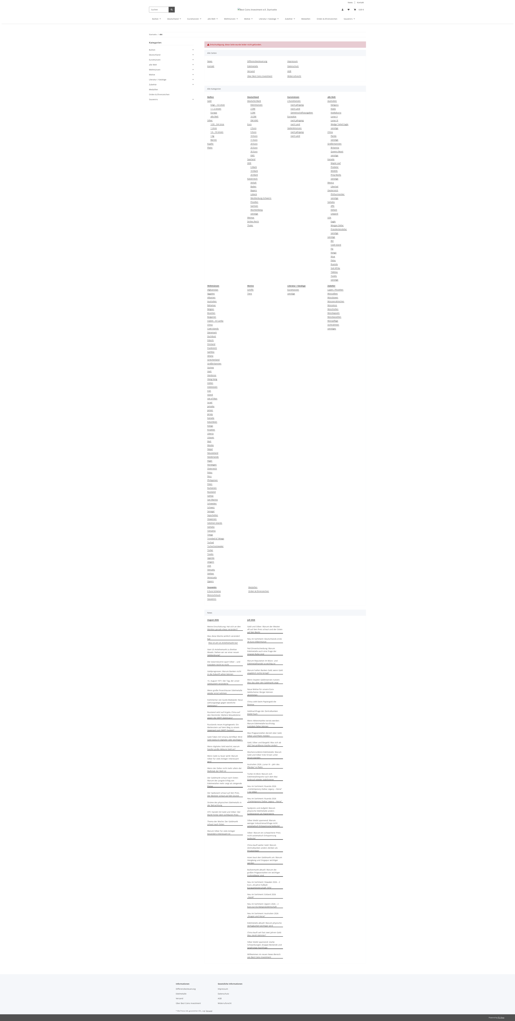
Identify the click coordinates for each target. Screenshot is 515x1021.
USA (329, 217)
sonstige (254, 213)
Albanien (211, 297)
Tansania (211, 530)
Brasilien (211, 313)
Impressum (292, 61)
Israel (209, 402)
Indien (210, 383)
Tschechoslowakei (215, 546)
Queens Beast (337, 151)
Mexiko (210, 445)
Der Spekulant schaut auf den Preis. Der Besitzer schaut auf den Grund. (223, 794)
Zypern (210, 581)
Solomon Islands (214, 523)
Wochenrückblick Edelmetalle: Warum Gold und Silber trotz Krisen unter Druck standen (264, 755)
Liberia (210, 433)
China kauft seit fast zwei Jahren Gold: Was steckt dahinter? (264, 934)
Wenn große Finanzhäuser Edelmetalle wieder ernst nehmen (224, 691)
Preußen (254, 202)
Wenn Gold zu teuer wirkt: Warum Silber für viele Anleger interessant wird (223, 759)
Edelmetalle (252, 66)
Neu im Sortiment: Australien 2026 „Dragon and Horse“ (262, 915)
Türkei (210, 550)
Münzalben (333, 293)
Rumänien (212, 488)
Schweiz (211, 507)
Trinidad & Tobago (215, 538)
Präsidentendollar (339, 229)
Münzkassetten (334, 317)
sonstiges (332, 328)
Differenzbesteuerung (257, 61)
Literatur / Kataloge (157, 79)
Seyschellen (212, 515)
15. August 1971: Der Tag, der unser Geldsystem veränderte (223, 682)
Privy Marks (336, 174)
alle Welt (214, 116)
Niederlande (213, 457)
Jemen (210, 410)
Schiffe (250, 289)
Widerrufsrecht (294, 76)
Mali (209, 441)
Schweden (212, 503)
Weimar (250, 217)
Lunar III (334, 120)
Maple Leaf (336, 163)
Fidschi (210, 340)
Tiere (249, 293)
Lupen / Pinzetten (335, 289)
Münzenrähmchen (336, 301)
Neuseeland (212, 453)
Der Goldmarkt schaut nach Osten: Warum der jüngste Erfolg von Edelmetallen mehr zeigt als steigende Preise (224, 781)
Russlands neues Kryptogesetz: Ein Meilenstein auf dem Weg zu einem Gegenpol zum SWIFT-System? (223, 727)
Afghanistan (212, 289)
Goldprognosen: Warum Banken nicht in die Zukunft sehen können (224, 672)
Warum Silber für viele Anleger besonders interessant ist (221, 832)
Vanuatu (211, 569)
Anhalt (253, 182)
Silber (210, 120)
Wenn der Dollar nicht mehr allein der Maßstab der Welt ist (224, 769)
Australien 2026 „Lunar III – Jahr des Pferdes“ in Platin (263, 765)
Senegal (210, 511)
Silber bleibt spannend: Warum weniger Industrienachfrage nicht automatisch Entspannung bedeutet (263, 823)
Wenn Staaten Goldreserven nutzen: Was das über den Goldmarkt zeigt (263, 681)
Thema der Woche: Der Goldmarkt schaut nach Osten (222, 823)
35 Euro (254, 151)
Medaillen (252, 587)
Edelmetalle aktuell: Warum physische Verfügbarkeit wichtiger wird (264, 924)
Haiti (209, 371)
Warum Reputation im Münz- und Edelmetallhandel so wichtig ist (262, 662)
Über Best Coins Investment (259, 76)
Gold (209, 101)
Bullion (152, 50)
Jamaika (210, 406)
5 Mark (254, 167)
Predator (335, 167)
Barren (214, 139)
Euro (249, 124)
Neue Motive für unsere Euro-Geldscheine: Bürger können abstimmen (260, 692)
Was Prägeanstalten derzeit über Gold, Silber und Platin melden (264, 734)
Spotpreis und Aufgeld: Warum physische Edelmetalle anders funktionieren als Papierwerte (261, 811)
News (350, 2)
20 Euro (254, 143)
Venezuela (212, 577)
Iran (209, 390)
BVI (332, 241)
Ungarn (210, 562)
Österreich (212, 468)
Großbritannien (334, 143)
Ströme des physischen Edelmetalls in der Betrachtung (224, 804)
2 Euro (253, 128)
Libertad (334, 186)
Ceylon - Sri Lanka (215, 320)
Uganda (210, 558)
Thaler (250, 225)
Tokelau (334, 272)
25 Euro (254, 147)
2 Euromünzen (294, 101)
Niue (333, 256)
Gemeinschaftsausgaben (302, 112)
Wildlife (334, 171)
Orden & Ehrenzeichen (258, 591)
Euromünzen (293, 289)
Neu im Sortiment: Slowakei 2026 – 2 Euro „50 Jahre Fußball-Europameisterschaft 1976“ (263, 885)
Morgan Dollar (337, 225)
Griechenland (213, 359)
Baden (253, 186)
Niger (209, 460)
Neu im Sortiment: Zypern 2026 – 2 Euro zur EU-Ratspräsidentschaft (263, 905)
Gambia (210, 352)
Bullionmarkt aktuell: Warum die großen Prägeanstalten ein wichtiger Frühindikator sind (263, 872)
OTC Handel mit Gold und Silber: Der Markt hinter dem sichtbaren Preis (223, 813)
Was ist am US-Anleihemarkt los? (223, 642)
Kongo (333, 252)
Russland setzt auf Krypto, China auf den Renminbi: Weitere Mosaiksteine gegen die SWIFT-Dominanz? (223, 715)
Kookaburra (336, 112)
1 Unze (214, 128)
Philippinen (212, 480)
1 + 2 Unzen (216, 108)
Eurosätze (291, 116)
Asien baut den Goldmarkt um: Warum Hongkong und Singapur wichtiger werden (264, 860)
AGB (289, 71)
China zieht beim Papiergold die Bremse (261, 703)
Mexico (331, 182)
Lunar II (334, 116)
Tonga (210, 534)
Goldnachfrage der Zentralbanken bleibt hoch (262, 712)
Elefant (334, 209)
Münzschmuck (213, 595)
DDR (249, 163)
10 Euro (254, 136)
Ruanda (334, 264)
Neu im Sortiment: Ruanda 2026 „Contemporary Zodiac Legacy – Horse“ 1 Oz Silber (264, 789)
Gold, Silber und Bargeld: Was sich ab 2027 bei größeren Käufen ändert (264, 744)
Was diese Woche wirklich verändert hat (223, 637)
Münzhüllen (333, 309)
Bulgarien (211, 317)
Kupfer (210, 143)
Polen (209, 484)
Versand (251, 71)
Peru (209, 476)
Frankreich (212, 348)
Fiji (332, 248)
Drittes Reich (253, 221)
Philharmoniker (338, 194)
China (330, 132)
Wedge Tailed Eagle (339, 124)
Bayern (254, 190)
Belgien (210, 309)
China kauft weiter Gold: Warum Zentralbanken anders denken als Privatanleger (262, 848)
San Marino (212, 499)
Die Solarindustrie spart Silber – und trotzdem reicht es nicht (223, 663)
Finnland (211, 344)
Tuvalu (334, 276)
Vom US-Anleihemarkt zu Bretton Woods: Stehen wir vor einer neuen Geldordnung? (223, 652)
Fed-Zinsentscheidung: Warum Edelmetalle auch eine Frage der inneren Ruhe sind (261, 651)
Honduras (211, 375)
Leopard (334, 213)
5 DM (253, 112)
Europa (214, 112)
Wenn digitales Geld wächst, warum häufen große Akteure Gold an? (223, 747)
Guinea (210, 367)
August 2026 (213, 620)
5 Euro (253, 132)
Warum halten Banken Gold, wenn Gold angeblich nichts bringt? (265, 671)
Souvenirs (211, 599)
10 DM (253, 116)
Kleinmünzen (256, 104)
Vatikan (210, 573)
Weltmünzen (154, 69)
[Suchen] (172, 9)
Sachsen (254, 206)
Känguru (335, 104)
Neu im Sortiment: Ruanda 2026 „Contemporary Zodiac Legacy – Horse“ (264, 800)
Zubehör (153, 84)
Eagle (333, 221)
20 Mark (254, 174)
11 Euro (254, 139)
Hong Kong (212, 379)
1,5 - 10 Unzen (217, 132)
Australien (332, 101)
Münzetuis (332, 305)
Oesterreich (333, 190)
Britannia (335, 147)
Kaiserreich (252, 178)
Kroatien (211, 429)
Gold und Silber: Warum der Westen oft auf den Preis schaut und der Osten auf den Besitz (264, 629)
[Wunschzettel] (348, 9)
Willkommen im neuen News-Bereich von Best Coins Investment (264, 955)
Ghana (210, 355)
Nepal (210, 449)
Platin (209, 147)
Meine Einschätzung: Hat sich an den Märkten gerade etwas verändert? (224, 628)
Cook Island (336, 244)
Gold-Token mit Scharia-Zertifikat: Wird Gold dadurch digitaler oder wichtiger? (224, 738)
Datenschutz (293, 66)
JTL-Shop (501, 1017)
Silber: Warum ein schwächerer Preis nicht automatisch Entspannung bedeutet (264, 835)
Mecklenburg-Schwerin (261, 198)
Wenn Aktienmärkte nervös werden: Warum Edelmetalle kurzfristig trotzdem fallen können (263, 723)
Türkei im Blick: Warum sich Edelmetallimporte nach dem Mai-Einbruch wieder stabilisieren (262, 777)
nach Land (295, 108)
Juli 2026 (251, 620)
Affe (332, 206)
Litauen (210, 437)
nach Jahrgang (297, 104)
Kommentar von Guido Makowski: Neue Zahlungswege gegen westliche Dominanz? (225, 703)
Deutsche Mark (254, 101)
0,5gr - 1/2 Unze (218, 104)
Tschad (210, 542)
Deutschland (154, 54)
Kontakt (360, 2)
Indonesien (212, 387)
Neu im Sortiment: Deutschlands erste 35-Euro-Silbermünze (264, 640)
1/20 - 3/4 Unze (217, 124)
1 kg (212, 136)
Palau (333, 260)
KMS (253, 155)
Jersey (210, 414)
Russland (211, 492)
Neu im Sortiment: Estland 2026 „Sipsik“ (261, 895)
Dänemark (212, 332)
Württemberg (257, 209)
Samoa (210, 495)
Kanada (331, 159)
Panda (333, 136)
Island (210, 394)
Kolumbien (212, 422)
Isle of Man (212, 398)
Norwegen (212, 464)
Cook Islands (213, 328)
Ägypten (211, 293)
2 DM (253, 108)
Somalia (331, 202)
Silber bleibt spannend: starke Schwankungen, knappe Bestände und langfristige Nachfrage (264, 945)
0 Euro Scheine (214, 591)
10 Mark (254, 171)
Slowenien (212, 519)
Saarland (251, 159)
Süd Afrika (335, 268)
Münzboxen (333, 297)
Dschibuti (211, 336)
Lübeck (254, 194)
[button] (342, 9)
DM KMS (254, 120)
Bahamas (211, 305)
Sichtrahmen (333, 324)
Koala (333, 108)
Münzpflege (333, 320)
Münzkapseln (334, 313)
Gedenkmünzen (294, 128)
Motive (152, 74)
